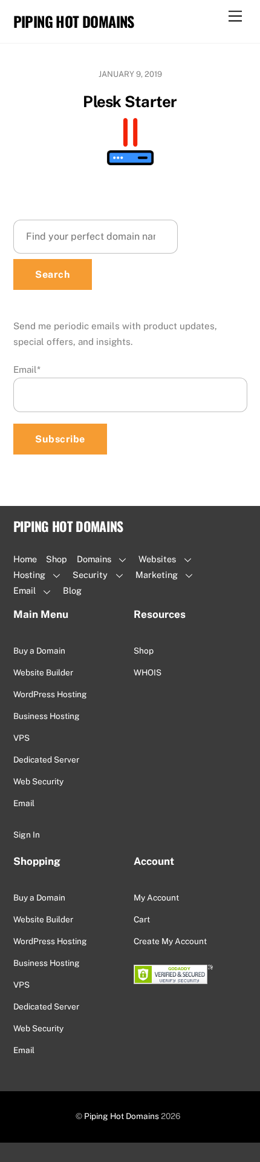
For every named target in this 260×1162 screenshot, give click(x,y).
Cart (142, 919)
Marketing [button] (156, 575)
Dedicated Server (46, 759)
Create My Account (170, 941)
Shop (56, 559)
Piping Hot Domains (121, 1116)
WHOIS (147, 672)
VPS (21, 738)
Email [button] (24, 590)
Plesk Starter (130, 102)
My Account (156, 897)
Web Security (38, 781)
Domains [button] (94, 559)
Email (27, 369)
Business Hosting (46, 716)
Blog (72, 590)
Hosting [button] (29, 575)
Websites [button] (157, 559)
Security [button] (90, 575)
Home (25, 559)
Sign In (26, 834)
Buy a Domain (39, 650)
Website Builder (43, 672)
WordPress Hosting (50, 694)
